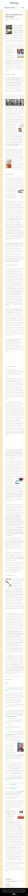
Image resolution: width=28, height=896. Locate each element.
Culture (6, 20)
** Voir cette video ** (17, 773)
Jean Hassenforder (11, 18)
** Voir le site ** (8, 755)
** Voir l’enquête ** (17, 740)
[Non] (26, 892)
